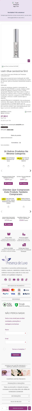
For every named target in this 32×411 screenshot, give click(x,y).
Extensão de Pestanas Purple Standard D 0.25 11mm (8, 177)
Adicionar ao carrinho (18, 408)
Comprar (9, 183)
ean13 (2, 137)
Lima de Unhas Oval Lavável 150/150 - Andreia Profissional (8, 218)
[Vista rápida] (13, 162)
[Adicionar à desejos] (29, 408)
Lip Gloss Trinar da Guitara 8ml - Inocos (23, 177)
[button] (1, 170)
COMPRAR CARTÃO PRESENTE (16, 379)
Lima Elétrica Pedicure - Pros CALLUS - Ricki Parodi (23, 218)
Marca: (2, 113)
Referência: (4, 111)
